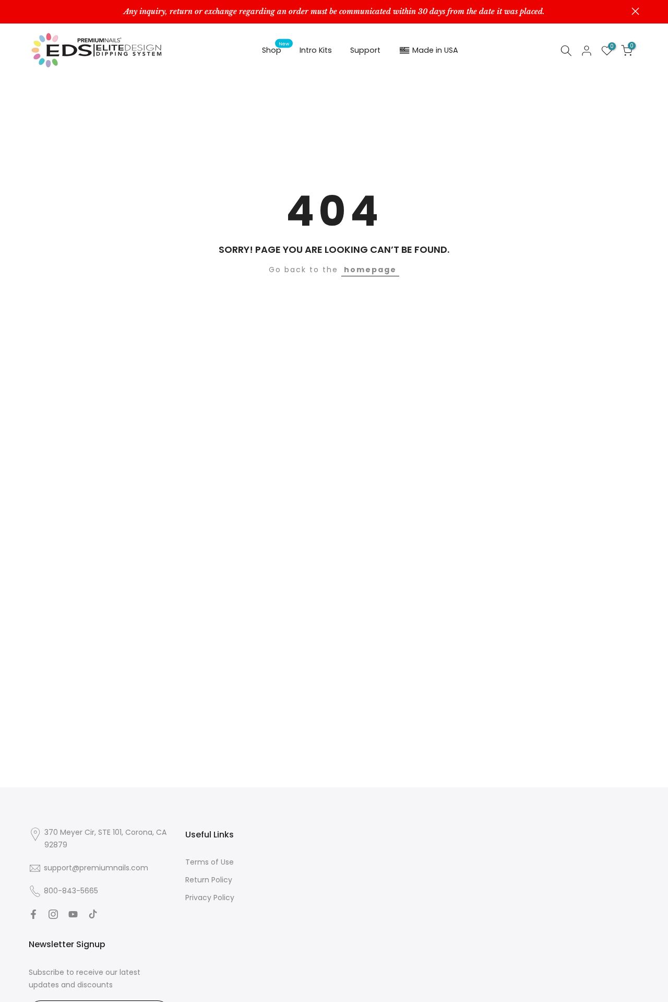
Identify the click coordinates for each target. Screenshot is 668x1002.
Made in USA (435, 50)
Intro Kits (316, 50)
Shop (276, 49)
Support (365, 50)
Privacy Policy (209, 897)
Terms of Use (209, 862)
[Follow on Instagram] (53, 914)
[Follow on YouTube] (73, 914)
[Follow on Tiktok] (93, 914)
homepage (370, 269)
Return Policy (208, 880)
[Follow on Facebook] (33, 914)
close (33, 11)
